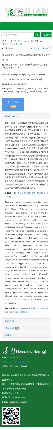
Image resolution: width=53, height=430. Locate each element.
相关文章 (11, 328)
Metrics (8, 334)
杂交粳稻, (22, 193)
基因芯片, (41, 193)
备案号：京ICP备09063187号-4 (16, 362)
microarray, (10, 312)
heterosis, (44, 308)
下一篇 (45, 48)
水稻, (15, 193)
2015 (11, 41)
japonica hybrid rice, (31, 308)
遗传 (4, 41)
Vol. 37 (17, 41)
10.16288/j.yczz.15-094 (12, 44)
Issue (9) (26, 41)
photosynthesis (21, 312)
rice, (18, 308)
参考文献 (9, 321)
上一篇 (36, 48)
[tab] (26, 116)
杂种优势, (32, 193)
